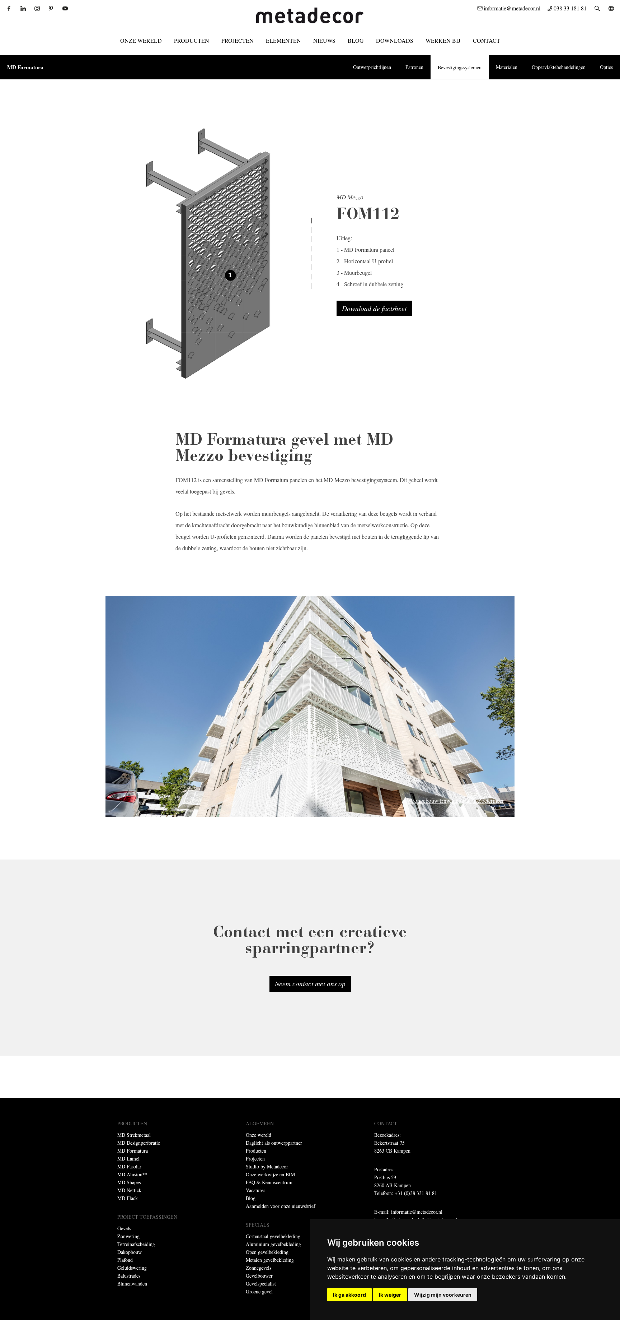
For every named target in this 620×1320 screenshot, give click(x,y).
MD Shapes (129, 1182)
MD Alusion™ (132, 1174)
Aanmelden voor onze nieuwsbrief (280, 1206)
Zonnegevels (258, 1267)
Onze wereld (141, 40)
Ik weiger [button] (390, 1295)
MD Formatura (25, 67)
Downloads (394, 40)
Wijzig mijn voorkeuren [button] (442, 1295)
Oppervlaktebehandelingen (559, 67)
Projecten (237, 40)
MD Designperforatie (138, 1142)
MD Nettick (129, 1190)
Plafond (125, 1259)
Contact (486, 40)
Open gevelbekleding (267, 1252)
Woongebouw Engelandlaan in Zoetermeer (455, 800)
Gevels (124, 1228)
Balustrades (128, 1275)
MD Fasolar (129, 1166)
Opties (606, 67)
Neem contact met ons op (310, 983)
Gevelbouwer (259, 1275)
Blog (356, 40)
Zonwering (128, 1236)
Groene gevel (259, 1291)
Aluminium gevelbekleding (273, 1244)
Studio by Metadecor (267, 1166)
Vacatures (255, 1190)
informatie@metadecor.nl (416, 1211)
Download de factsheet (374, 308)
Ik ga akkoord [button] (349, 1295)
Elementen (283, 40)
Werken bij (443, 40)
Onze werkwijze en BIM (270, 1174)
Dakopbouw (129, 1252)
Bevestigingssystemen (460, 67)
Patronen (414, 67)
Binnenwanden (132, 1283)
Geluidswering (132, 1267)
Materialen (506, 67)
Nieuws (324, 40)
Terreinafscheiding (136, 1244)
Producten (191, 40)
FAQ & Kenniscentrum (269, 1182)
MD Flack (127, 1198)
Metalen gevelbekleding (270, 1259)
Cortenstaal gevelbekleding (273, 1236)
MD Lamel (128, 1158)
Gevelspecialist (261, 1283)
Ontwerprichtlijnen (372, 67)
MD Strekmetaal (134, 1134)
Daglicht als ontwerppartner (274, 1142)
